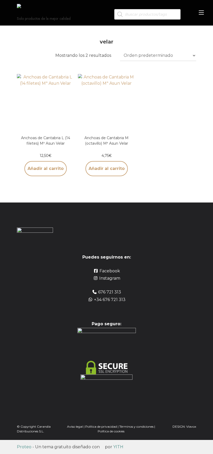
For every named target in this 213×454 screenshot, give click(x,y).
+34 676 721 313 (109, 299)
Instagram (109, 278)
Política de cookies (111, 431)
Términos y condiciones (136, 426)
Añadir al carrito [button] (46, 168)
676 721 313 (109, 292)
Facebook (109, 270)
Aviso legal (75, 426)
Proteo (24, 446)
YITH (118, 446)
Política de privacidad (101, 426)
